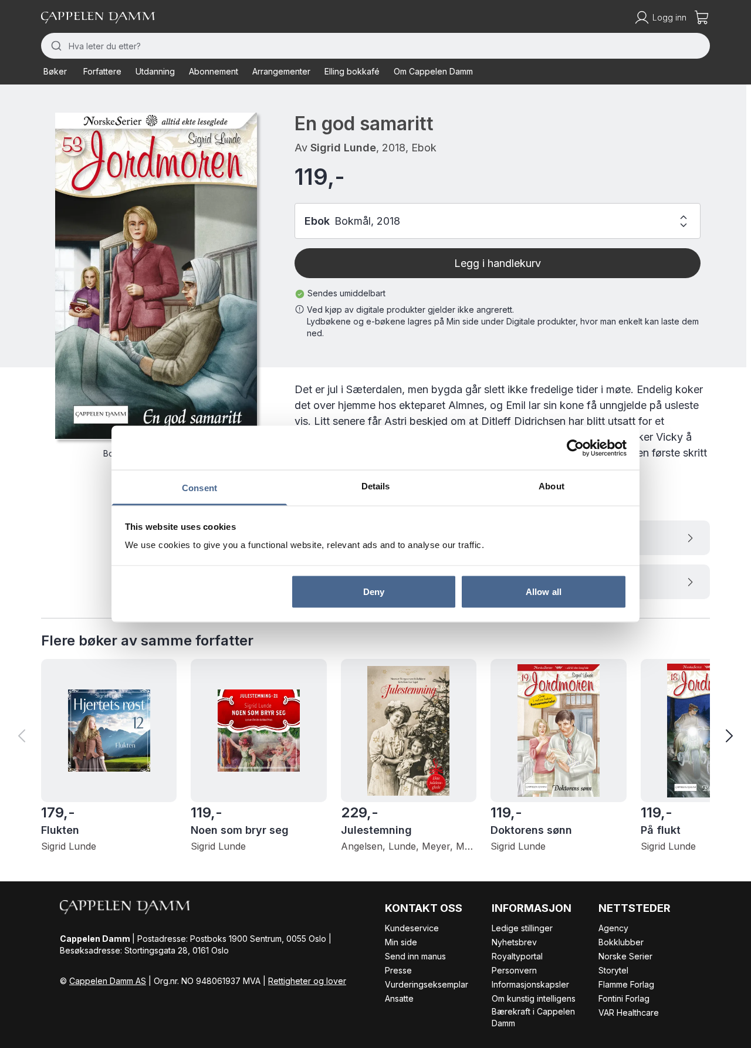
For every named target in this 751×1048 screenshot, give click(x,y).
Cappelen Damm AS (107, 981)
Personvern (514, 970)
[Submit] (55, 46)
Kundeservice (412, 928)
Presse (398, 970)
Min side (401, 942)
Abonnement (213, 71)
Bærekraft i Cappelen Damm (533, 1017)
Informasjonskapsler (530, 984)
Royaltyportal (517, 956)
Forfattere (102, 71)
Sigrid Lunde (343, 147)
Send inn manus (415, 956)
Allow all (543, 591)
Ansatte (399, 998)
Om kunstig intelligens (534, 998)
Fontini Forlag (623, 998)
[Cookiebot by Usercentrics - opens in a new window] (575, 448)
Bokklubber (621, 942)
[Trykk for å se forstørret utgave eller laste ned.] (156, 276)
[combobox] (375, 46)
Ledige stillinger (522, 928)
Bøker (55, 71)
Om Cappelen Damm (433, 71)
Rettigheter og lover (307, 981)
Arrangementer (281, 71)
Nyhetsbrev (514, 942)
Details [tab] (375, 486)
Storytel (613, 970)
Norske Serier (625, 956)
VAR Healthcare (628, 1012)
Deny (373, 591)
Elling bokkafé (352, 71)
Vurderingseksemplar (426, 984)
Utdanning (155, 71)
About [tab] (551, 486)
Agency (613, 928)
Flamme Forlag (626, 984)
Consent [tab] (199, 488)
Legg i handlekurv (497, 263)
